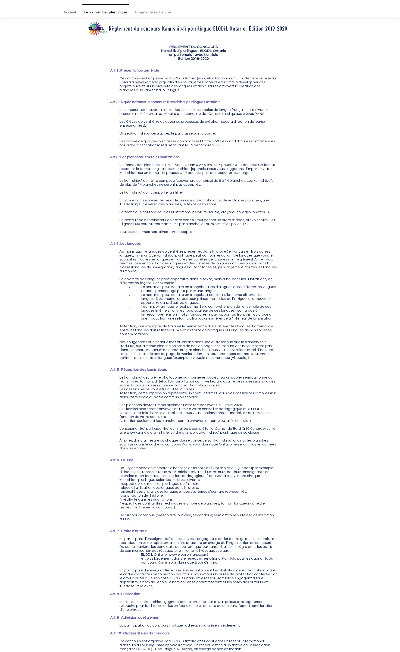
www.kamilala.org (150, 82)
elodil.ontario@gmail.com (181, 381)
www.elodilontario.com (217, 78)
